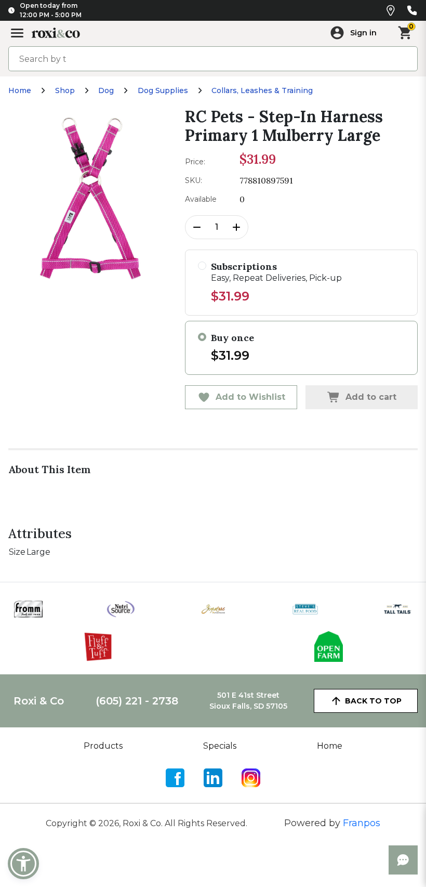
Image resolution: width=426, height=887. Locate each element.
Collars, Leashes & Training (262, 90)
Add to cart (370, 397)
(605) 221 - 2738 (137, 701)
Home (19, 90)
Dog (106, 90)
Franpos (361, 823)
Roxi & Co (39, 701)
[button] (23, 864)
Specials (219, 746)
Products (103, 746)
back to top (373, 701)
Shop (65, 90)
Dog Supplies (163, 90)
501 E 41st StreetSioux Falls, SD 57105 (248, 700)
